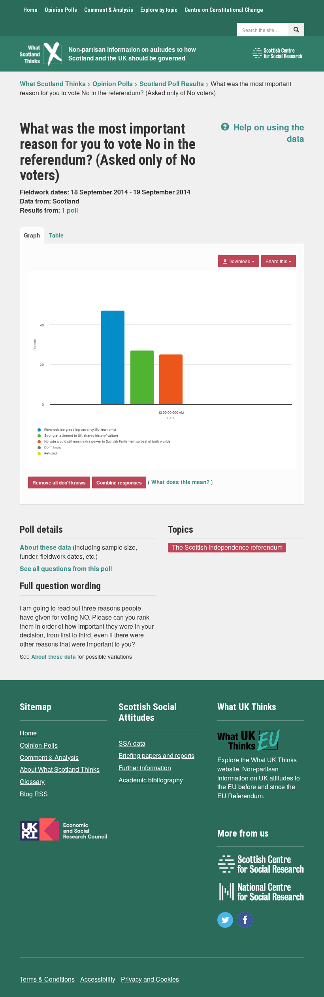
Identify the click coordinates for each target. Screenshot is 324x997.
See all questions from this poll (66, 568)
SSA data (132, 743)
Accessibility (97, 979)
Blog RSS (34, 793)
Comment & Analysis (108, 10)
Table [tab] (56, 235)
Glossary (32, 781)
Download (239, 261)
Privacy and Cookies (150, 979)
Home (30, 10)
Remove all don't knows (59, 482)
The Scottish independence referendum (227, 547)
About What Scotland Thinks (60, 769)
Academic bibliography (151, 779)
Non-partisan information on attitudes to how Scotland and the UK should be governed (132, 54)
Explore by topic (158, 10)
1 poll (70, 210)
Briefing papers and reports (156, 755)
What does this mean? (180, 482)
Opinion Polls (61, 10)
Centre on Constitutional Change (224, 10)
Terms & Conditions (47, 979)
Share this (277, 261)
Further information (145, 767)
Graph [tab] (32, 235)
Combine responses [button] (119, 482)
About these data (46, 547)
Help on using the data (267, 132)
